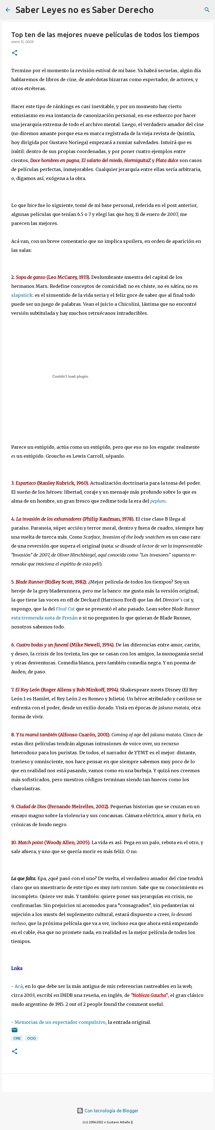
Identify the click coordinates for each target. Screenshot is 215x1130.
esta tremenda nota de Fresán (44, 618)
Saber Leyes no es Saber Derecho (85, 9)
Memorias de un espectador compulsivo (60, 1022)
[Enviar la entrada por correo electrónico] (14, 1032)
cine (17, 1038)
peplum (158, 501)
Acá (19, 986)
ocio (31, 1038)
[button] (14, 53)
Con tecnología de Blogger (110, 1110)
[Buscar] (161, 10)
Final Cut (65, 609)
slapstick (21, 295)
